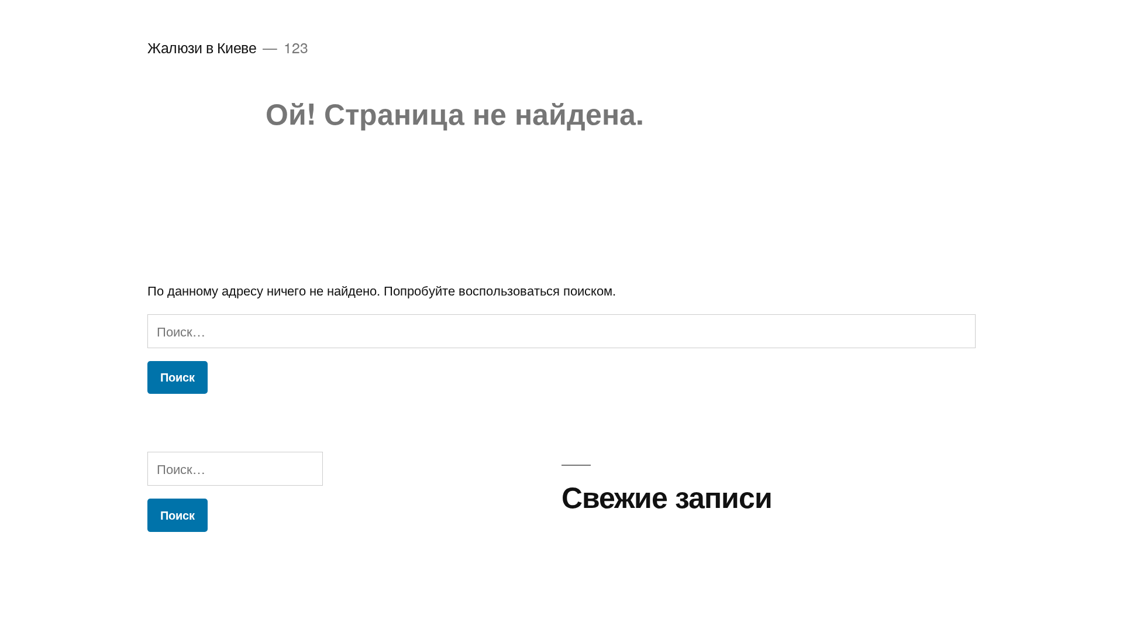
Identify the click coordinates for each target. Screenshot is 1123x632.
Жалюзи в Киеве (201, 47)
